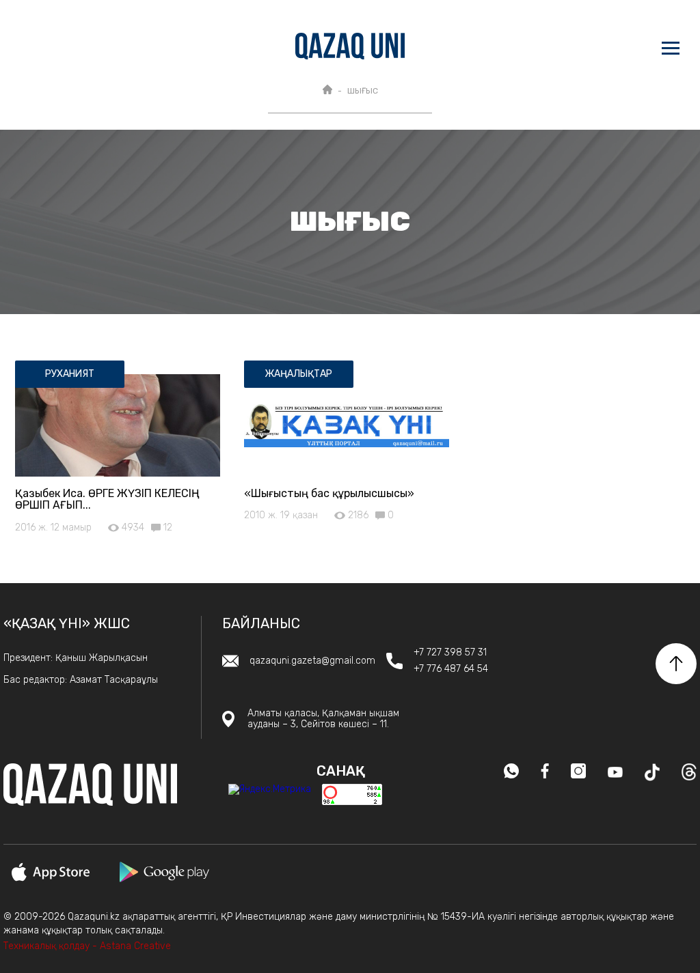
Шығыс (362, 91)
